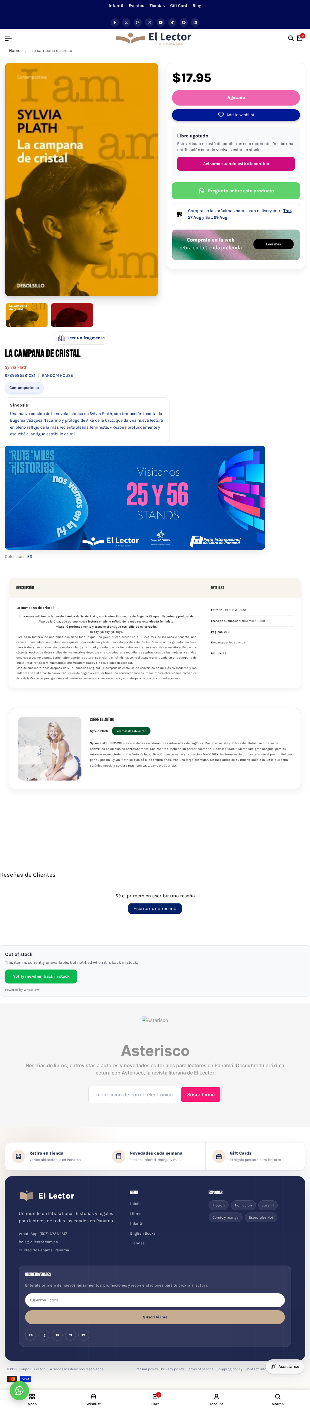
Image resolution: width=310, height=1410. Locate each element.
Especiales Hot (261, 1217)
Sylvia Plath (16, 367)
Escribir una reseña (155, 908)
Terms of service (200, 1369)
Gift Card (178, 5)
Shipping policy (229, 1369)
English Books (143, 1233)
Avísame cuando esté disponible (236, 163)
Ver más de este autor (131, 731)
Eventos (136, 5)
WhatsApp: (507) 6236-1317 (43, 1233)
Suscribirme (155, 1317)
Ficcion (219, 1205)
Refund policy (147, 1369)
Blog (197, 5)
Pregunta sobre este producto (241, 191)
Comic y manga (226, 1217)
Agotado (236, 97)
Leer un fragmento (86, 337)
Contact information (263, 1369)
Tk (57, 1335)
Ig (44, 1335)
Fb (31, 1335)
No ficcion (243, 1205)
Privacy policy (172, 1369)
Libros (135, 1213)
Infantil (116, 5)
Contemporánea (24, 387)
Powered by (22, 990)
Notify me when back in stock (41, 976)
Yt (70, 1335)
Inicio (135, 1203)
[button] (236, 115)
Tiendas (157, 5)
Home (14, 50)
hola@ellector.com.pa (38, 1242)
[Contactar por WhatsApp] (19, 1390)
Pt (84, 1335)
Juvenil (268, 1205)
